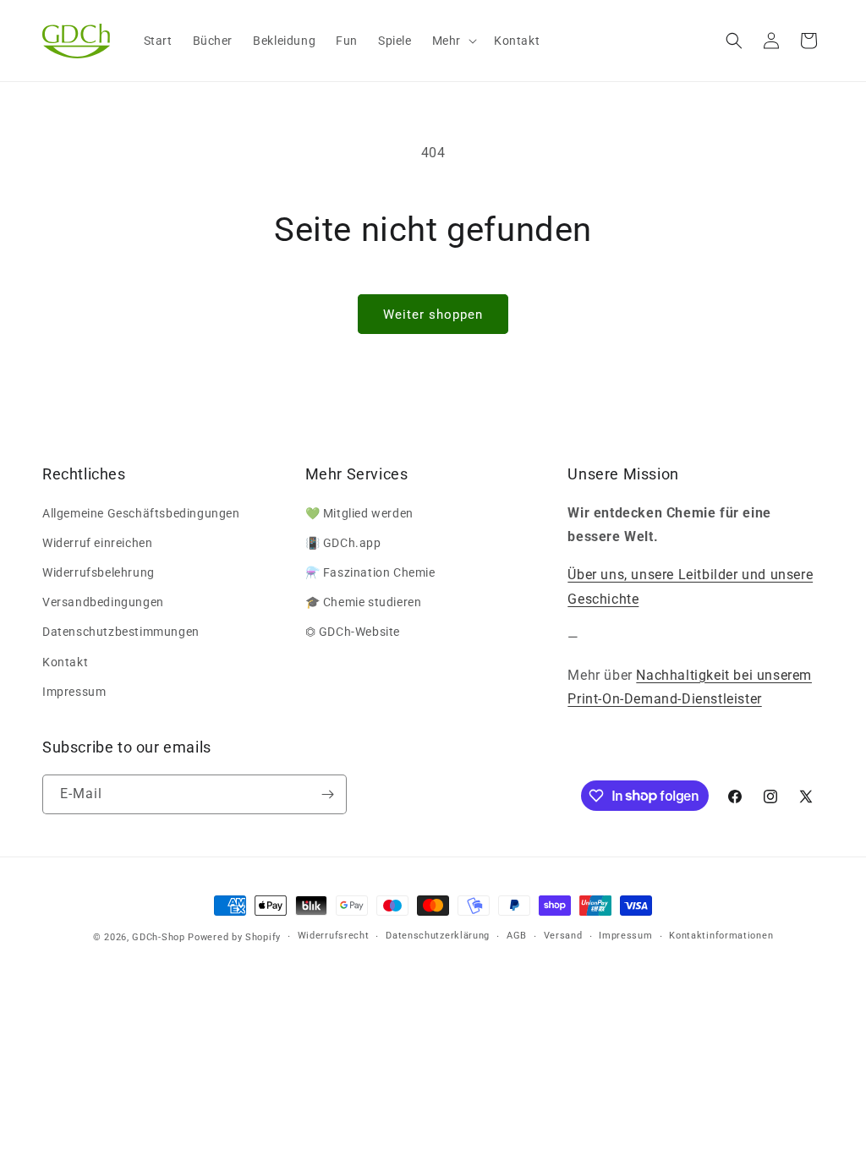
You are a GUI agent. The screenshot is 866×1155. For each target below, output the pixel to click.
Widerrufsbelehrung (98, 572)
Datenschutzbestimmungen (121, 631)
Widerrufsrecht (334, 935)
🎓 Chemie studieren (363, 602)
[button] (453, 40)
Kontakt (65, 662)
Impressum (74, 691)
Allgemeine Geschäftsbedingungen (141, 513)
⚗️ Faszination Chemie (370, 572)
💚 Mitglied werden (359, 513)
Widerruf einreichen (97, 543)
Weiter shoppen (433, 314)
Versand (563, 935)
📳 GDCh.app (343, 543)
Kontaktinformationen (721, 935)
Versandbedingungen (103, 602)
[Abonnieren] (327, 794)
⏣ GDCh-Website (352, 631)
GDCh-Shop (158, 937)
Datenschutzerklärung (438, 935)
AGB (517, 935)
